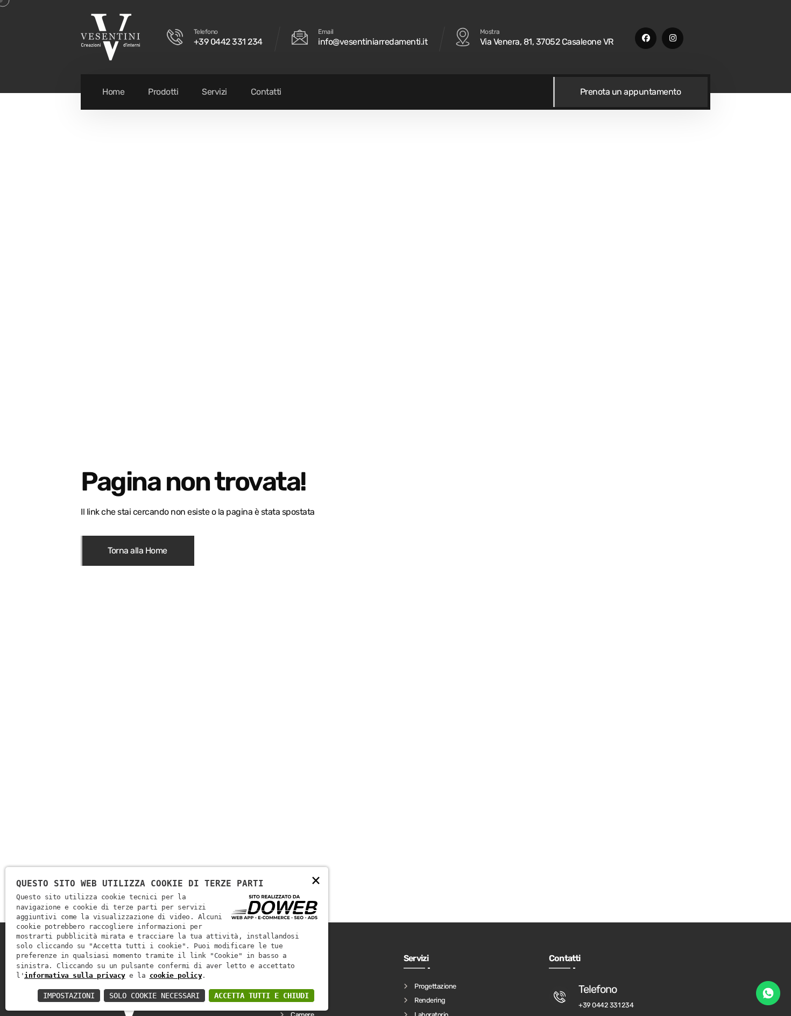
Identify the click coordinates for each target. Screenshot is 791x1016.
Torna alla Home (137, 550)
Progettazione (435, 986)
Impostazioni (69, 995)
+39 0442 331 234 (228, 42)
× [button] (316, 879)
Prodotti (163, 92)
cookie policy (176, 975)
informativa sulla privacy (74, 975)
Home (113, 92)
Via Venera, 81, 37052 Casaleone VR (546, 42)
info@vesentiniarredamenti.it (372, 42)
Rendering (430, 1000)
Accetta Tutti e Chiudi (261, 995)
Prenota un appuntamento (630, 92)
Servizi (214, 92)
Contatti (266, 92)
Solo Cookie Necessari (154, 995)
